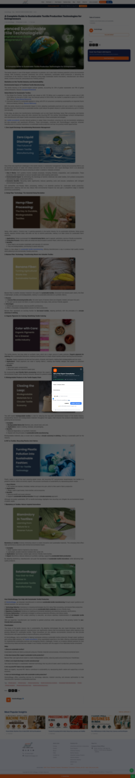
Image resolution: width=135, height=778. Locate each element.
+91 (57, 396)
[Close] (81, 369)
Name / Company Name (59, 384)
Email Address (56, 390)
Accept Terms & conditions (60, 400)
